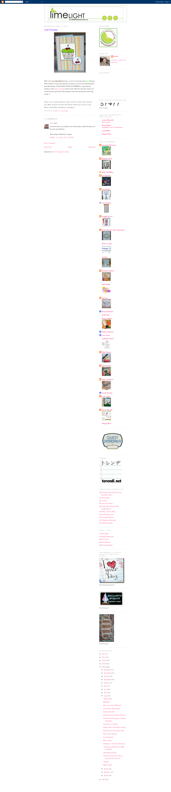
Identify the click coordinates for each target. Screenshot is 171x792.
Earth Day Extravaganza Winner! (114, 715)
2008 (104, 667)
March (106, 769)
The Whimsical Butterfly (107, 520)
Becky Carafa (107, 243)
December (107, 670)
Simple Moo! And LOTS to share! (114, 727)
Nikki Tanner (106, 352)
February (107, 772)
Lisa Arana (106, 335)
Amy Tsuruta (106, 203)
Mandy (116, 56)
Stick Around (106, 122)
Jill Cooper (103, 500)
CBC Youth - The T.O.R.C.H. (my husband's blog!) (110, 493)
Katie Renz (106, 315)
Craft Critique (104, 533)
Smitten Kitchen (104, 542)
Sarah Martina (107, 393)
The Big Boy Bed (109, 712)
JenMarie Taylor (108, 338)
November (107, 673)
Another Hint (107, 699)
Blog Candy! (107, 740)
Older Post (92, 147)
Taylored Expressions (106, 514)
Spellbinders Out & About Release (112, 127)
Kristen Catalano (108, 270)
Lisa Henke (106, 189)
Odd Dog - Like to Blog (107, 511)
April (106, 696)
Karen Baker (106, 125)
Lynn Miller (106, 130)
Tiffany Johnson (107, 332)
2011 (104, 657)
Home (70, 147)
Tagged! (106, 761)
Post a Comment (49, 143)
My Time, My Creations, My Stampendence (109, 507)
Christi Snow (106, 365)
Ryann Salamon (107, 311)
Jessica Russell (107, 410)
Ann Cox (105, 298)
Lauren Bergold (107, 120)
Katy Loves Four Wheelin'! (112, 705)
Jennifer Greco (107, 216)
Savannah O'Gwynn (109, 145)
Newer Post (48, 147)
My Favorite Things (106, 503)
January (107, 775)
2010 (104, 660)
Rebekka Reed (107, 158)
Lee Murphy (106, 175)
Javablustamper (104, 498)
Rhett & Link (103, 539)
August (106, 683)
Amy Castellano (107, 379)
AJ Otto (104, 257)
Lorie (51, 123)
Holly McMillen (107, 172)
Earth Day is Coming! (110, 724)
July (105, 686)
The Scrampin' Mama (106, 517)
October (107, 676)
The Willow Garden (106, 523)
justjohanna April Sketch (111, 708)
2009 (104, 664)
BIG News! (107, 702)
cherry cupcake (59, 89)
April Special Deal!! (110, 752)
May (105, 692)
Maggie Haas (106, 134)
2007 (104, 779)
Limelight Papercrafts (106, 536)
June (105, 689)
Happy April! (107, 765)
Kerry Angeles (107, 318)
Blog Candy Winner (110, 734)
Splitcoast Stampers (106, 545)
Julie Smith (106, 284)
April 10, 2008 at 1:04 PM (61, 137)
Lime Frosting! (108, 737)
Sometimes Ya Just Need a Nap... (114, 730)
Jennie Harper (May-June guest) (113, 230)
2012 (104, 654)
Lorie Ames (106, 396)
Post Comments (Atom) (61, 152)
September (107, 679)
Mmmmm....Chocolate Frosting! (114, 743)
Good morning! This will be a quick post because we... (113, 757)
